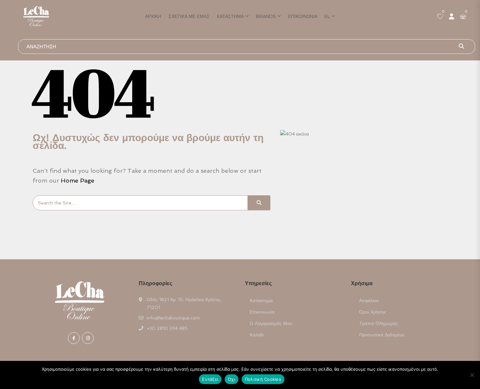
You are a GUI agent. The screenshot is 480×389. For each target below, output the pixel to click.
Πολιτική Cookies (263, 379)
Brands (266, 16)
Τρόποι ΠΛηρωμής (378, 323)
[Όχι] (472, 375)
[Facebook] (74, 338)
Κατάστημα (230, 16)
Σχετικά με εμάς (189, 16)
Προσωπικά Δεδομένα (381, 334)
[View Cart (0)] (463, 17)
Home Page (77, 180)
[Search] (259, 202)
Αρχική (153, 16)
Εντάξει (210, 379)
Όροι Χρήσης (372, 312)
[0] (440, 17)
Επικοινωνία (302, 16)
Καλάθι (257, 334)
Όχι (231, 379)
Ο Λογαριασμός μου (271, 323)
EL (327, 16)
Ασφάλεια (368, 300)
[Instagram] (88, 338)
